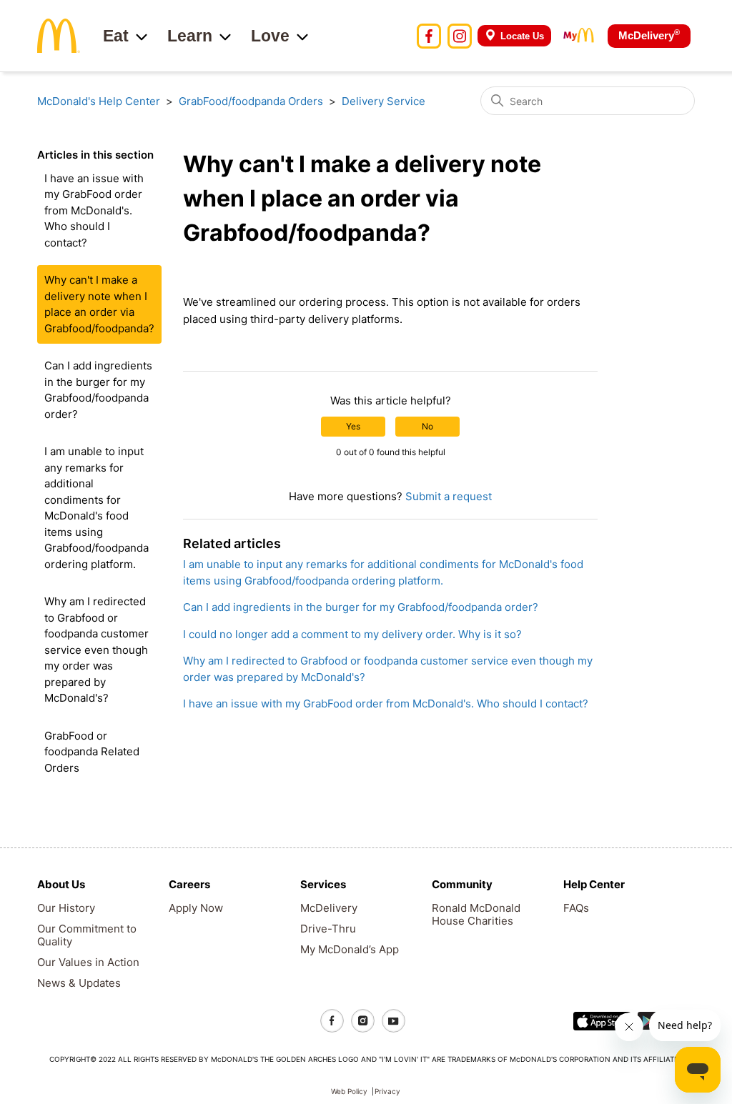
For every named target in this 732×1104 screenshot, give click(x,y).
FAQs (576, 908)
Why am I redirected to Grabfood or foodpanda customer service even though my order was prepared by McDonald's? (96, 650)
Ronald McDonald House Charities (476, 914)
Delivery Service (383, 101)
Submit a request (448, 496)
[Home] (58, 34)
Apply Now (196, 908)
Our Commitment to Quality (87, 935)
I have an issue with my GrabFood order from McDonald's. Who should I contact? (94, 210)
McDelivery (649, 34)
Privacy (387, 1091)
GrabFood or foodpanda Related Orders (91, 752)
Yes (353, 426)
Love (270, 35)
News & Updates (79, 983)
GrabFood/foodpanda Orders (251, 101)
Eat (116, 35)
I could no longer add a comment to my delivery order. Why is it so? (352, 634)
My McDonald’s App (349, 949)
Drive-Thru (328, 928)
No (427, 426)
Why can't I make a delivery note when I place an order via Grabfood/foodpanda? (99, 304)
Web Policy (349, 1091)
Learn (189, 35)
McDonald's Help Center (98, 101)
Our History (66, 908)
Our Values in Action (88, 962)
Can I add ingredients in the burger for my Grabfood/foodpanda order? (98, 390)
